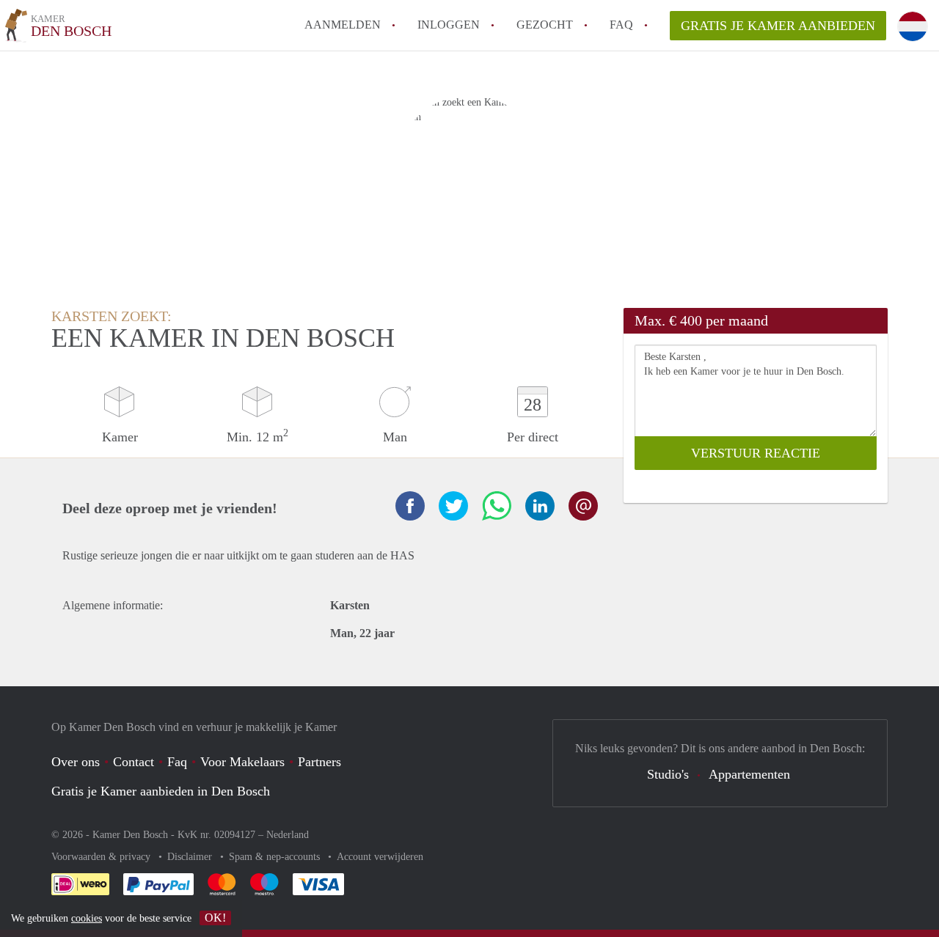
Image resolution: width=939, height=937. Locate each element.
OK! (215, 917)
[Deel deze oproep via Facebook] (410, 506)
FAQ (621, 24)
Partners (319, 761)
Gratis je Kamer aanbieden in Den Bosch (160, 791)
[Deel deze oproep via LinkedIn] (540, 506)
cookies (86, 918)
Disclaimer (191, 856)
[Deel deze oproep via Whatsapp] (496, 506)
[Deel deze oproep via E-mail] (583, 506)
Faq (177, 761)
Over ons (75, 761)
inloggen (448, 24)
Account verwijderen (380, 856)
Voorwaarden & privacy (102, 856)
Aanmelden (342, 24)
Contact (133, 761)
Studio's (668, 774)
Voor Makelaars (242, 761)
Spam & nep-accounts (276, 856)
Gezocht (544, 24)
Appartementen (749, 774)
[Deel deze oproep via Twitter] (453, 506)
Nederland (287, 834)
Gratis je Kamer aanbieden (778, 25)
